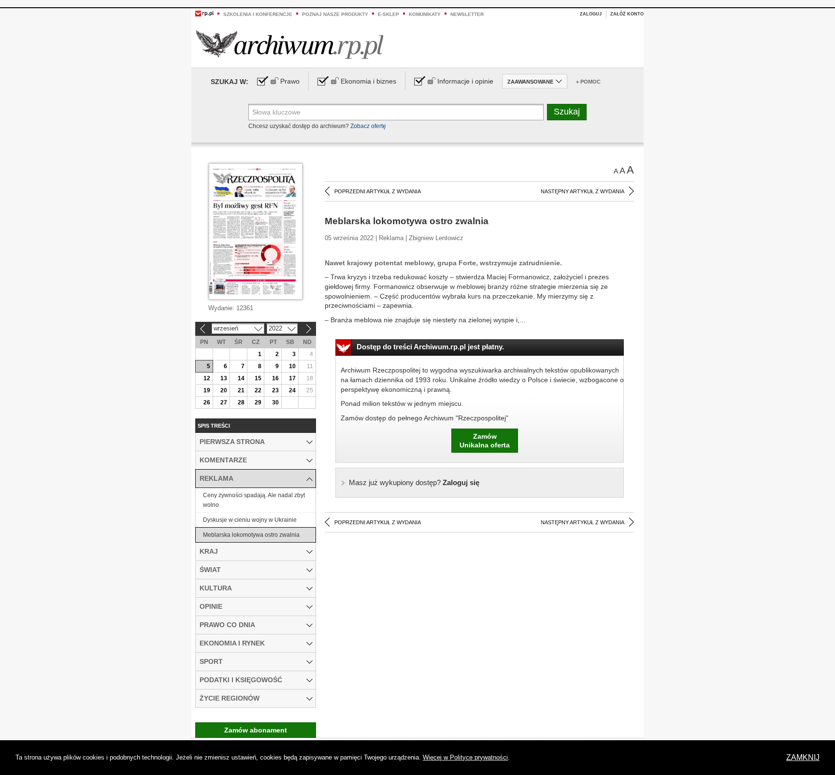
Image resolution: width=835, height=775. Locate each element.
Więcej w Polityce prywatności (465, 757)
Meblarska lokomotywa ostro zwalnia (251, 534)
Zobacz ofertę (368, 126)
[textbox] (396, 112)
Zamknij (803, 757)
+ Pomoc (588, 82)
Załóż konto (627, 14)
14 (241, 378)
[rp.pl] (204, 13)
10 (292, 366)
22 (258, 390)
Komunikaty (425, 14)
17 (292, 378)
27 (223, 402)
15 (258, 378)
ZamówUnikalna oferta (485, 440)
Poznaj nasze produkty (335, 14)
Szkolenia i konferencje (257, 14)
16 (275, 378)
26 (206, 402)
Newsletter (467, 14)
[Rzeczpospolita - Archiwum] (289, 44)
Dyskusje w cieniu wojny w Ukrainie (250, 520)
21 (241, 390)
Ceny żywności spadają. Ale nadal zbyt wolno (254, 500)
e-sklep (388, 14)
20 (223, 390)
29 (258, 402)
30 (275, 402)
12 (206, 378)
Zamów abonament (255, 730)
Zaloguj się (414, 482)
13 (223, 378)
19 (206, 390)
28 (241, 402)
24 (292, 390)
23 (275, 390)
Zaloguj (591, 14)
